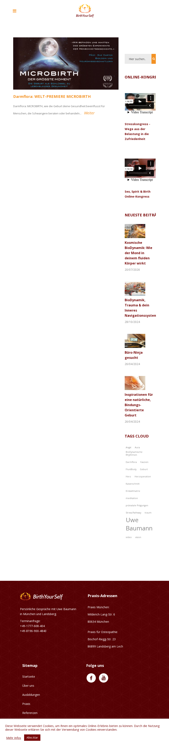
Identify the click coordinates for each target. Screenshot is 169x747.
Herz (128, 476)
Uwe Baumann (139, 524)
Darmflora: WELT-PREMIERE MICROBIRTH (52, 96)
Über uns (28, 686)
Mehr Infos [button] (13, 738)
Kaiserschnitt (133, 483)
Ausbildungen (31, 695)
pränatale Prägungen (137, 505)
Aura (137, 447)
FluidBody (131, 469)
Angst (128, 447)
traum (148, 512)
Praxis (26, 704)
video (129, 537)
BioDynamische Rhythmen (134, 453)
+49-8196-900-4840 (33, 631)
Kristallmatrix (133, 491)
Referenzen (30, 713)
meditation (132, 498)
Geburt (144, 469)
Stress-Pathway (133, 512)
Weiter (89, 112)
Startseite (28, 676)
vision (138, 537)
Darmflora (131, 462)
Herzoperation (143, 476)
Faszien (144, 462)
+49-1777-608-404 (32, 626)
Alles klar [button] (32, 737)
